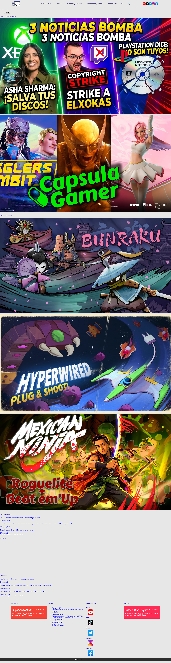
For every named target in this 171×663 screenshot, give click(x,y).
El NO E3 (55, 613)
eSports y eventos (74, 4)
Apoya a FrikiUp (57, 608)
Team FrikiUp (56, 624)
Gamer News (46, 4)
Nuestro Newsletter (58, 619)
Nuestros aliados (57, 621)
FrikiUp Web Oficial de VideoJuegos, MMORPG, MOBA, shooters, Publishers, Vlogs (67, 616)
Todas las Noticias (58, 626)
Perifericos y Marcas (95, 4)
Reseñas (59, 4)
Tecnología (112, 4)
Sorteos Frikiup (57, 622)
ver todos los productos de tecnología (12, 534)
